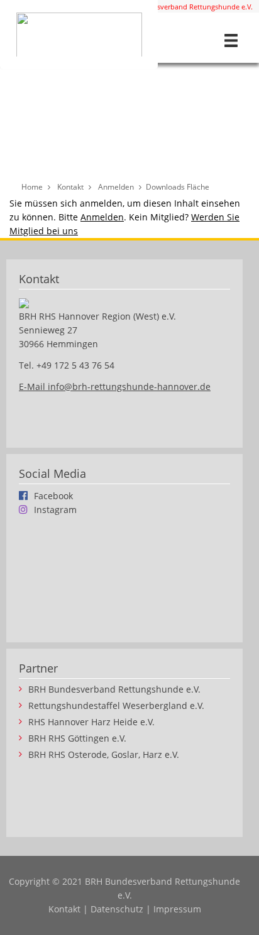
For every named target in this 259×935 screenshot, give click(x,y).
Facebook (53, 495)
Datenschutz (117, 909)
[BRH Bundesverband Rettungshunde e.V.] (79, 34)
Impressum (177, 909)
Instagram (55, 509)
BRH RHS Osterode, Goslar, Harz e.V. (103, 754)
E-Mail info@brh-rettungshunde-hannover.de (115, 386)
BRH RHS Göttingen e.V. (77, 738)
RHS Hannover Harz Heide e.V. (91, 722)
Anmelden (102, 217)
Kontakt (64, 909)
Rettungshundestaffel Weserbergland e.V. (116, 705)
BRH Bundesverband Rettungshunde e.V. (186, 6)
